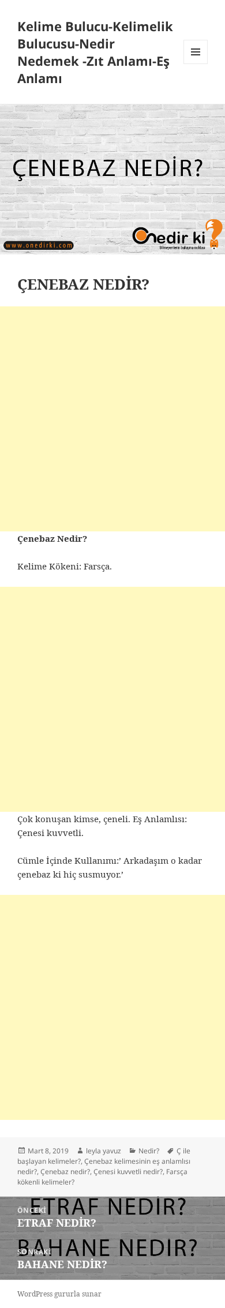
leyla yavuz (103, 1151)
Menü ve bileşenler (196, 63)
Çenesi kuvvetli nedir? (128, 1171)
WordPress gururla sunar (59, 1294)
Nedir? (148, 1151)
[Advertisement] (112, 418)
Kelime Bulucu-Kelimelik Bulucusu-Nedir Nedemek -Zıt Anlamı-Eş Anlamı (95, 52)
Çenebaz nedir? (65, 1171)
